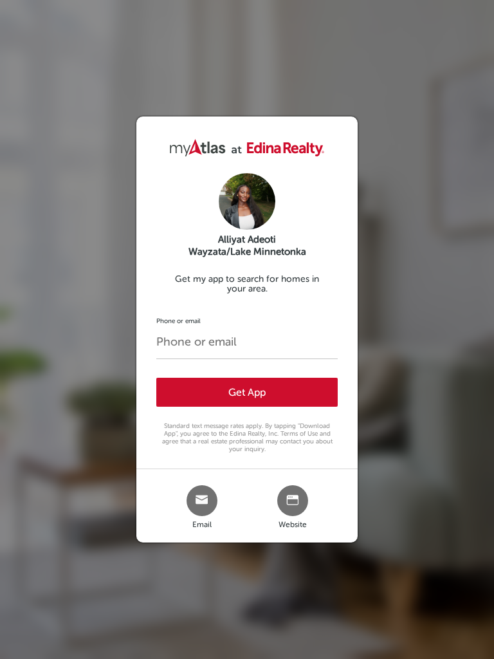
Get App (247, 392)
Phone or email (178, 320)
